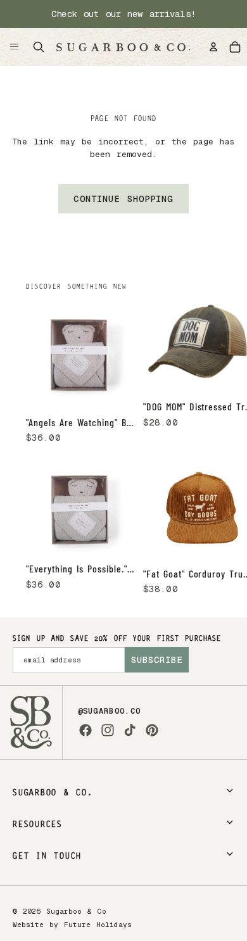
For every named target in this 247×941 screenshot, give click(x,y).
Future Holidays (98, 924)
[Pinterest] (152, 730)
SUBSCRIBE (156, 660)
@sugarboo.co (109, 711)
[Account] (213, 47)
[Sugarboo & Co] (123, 47)
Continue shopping (123, 199)
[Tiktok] (129, 730)
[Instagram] (107, 730)
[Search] (38, 47)
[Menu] (14, 46)
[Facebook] (85, 730)
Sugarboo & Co (76, 911)
